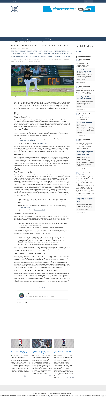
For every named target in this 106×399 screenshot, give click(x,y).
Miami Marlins (51, 53)
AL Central (13, 50)
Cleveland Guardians (47, 51)
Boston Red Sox (14, 51)
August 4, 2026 (25, 355)
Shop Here (78, 51)
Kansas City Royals (23, 53)
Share (85, 82)
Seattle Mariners (33, 56)
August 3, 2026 (46, 355)
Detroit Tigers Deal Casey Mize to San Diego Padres (40, 352)
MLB (12, 55)
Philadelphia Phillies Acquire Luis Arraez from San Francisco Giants (85, 200)
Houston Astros (15, 53)
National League (37, 39)
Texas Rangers (58, 56)
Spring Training (21, 61)
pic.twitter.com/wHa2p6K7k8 (26, 140)
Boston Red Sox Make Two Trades (62, 352)
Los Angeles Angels (32, 53)
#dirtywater (79, 66)
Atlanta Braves (52, 50)
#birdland (78, 148)
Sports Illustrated (15, 97)
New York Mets (24, 55)
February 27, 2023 (43, 143)
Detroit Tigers (65, 51)
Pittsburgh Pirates (65, 55)
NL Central (39, 55)
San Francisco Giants (24, 56)
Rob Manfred (55, 59)
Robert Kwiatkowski (64, 59)
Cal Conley (13, 59)
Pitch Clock (43, 59)
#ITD (87, 66)
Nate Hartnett (16, 48)
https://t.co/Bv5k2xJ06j (24, 207)
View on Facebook (79, 82)
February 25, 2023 (39, 210)
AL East (17, 50)
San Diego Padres (15, 56)
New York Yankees (33, 55)
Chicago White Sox (30, 51)
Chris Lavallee (16, 355)
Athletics (46, 50)
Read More (13, 376)
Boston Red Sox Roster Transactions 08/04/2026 (19, 352)
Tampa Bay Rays (50, 56)
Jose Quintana (32, 59)
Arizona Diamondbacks (37, 50)
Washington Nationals (16, 58)
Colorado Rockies (57, 51)
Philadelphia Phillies (55, 55)
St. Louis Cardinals (42, 56)
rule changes (14, 61)
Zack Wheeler (37, 61)
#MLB (84, 66)
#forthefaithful (80, 94)
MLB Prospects (49, 39)
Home (14, 39)
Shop (58, 39)
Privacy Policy (53, 397)
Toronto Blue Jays (66, 56)
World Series (30, 61)
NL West (48, 55)
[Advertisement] (53, 26)
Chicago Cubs (22, 51)
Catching (19, 59)
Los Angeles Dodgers (42, 53)
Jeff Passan (25, 59)
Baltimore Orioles (60, 50)
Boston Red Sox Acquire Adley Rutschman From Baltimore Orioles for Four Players (85, 152)
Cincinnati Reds (38, 51)
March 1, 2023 (25, 48)
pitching (49, 59)
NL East (44, 55)
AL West (21, 50)
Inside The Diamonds (84, 59)
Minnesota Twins (68, 53)
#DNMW (88, 92)
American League (24, 39)
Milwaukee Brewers (59, 53)
